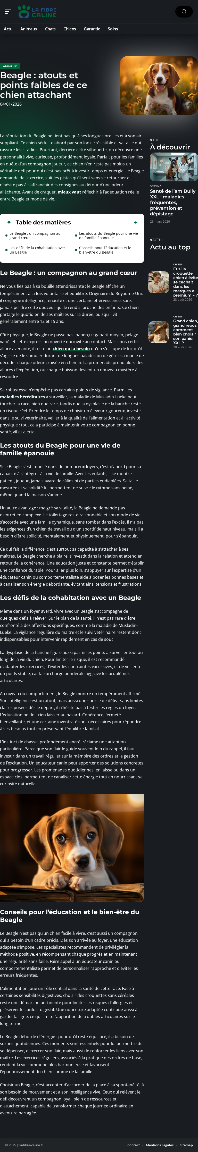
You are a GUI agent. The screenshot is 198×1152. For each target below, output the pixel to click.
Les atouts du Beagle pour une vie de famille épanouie (108, 235)
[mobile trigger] (9, 11)
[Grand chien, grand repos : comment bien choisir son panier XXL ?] (158, 332)
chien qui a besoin (71, 348)
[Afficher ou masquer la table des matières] (104, 223)
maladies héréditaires (22, 397)
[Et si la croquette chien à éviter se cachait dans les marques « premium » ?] (158, 282)
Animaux (10, 66)
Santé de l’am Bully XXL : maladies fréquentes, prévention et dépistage (172, 202)
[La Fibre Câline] (37, 11)
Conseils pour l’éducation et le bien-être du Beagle (105, 250)
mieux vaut (69, 192)
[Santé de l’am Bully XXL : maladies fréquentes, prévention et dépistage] (174, 167)
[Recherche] (184, 12)
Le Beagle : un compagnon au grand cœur (35, 235)
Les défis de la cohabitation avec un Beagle (37, 250)
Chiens (178, 264)
